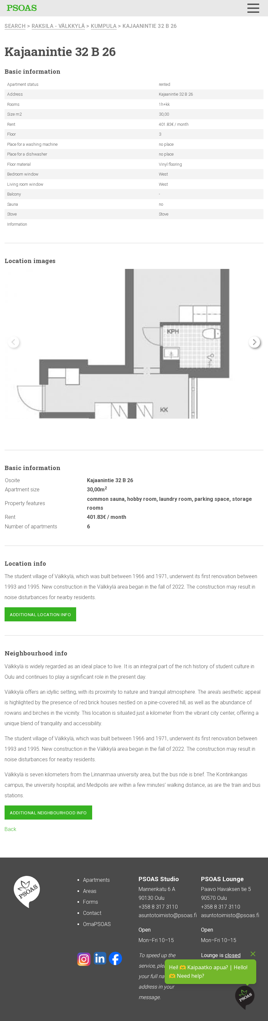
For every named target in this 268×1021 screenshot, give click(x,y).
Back (10, 829)
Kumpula (104, 26)
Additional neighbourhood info (48, 812)
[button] (254, 342)
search (15, 26)
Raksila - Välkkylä (58, 26)
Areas (89, 891)
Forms (90, 902)
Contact (92, 913)
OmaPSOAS (97, 924)
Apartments (96, 880)
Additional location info (40, 614)
